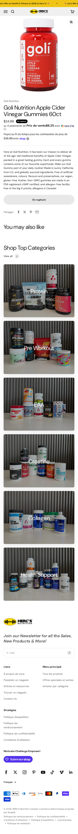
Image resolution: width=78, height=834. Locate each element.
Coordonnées (64, 820)
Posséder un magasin (16, 680)
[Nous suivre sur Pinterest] (33, 772)
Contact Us (10, 698)
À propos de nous (14, 673)
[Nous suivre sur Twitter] (15, 772)
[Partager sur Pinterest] (31, 212)
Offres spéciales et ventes (58, 680)
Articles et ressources (16, 686)
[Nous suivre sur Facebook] (6, 772)
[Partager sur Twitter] (25, 212)
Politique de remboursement (13, 725)
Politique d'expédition (16, 717)
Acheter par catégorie (55, 686)
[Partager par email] (37, 212)
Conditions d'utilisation (17, 739)
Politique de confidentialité (19, 733)
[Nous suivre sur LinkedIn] (70, 772)
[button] (39, 127)
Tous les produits (53, 673)
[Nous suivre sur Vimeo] (61, 772)
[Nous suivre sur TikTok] (52, 772)
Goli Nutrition (11, 101)
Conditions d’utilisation (16, 820)
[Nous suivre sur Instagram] (24, 772)
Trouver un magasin (15, 692)
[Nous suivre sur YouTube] (43, 772)
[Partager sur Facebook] (18, 212)
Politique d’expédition (42, 820)
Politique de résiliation (18, 823)
